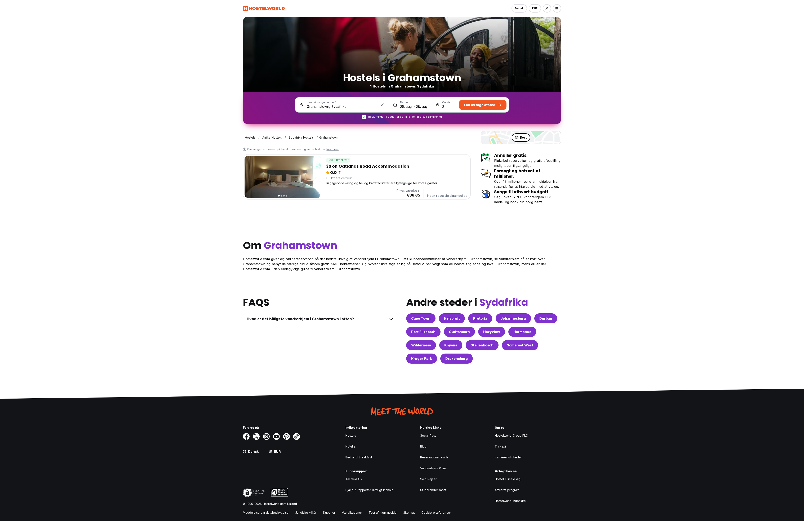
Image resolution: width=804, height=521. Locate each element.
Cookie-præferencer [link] (436, 512)
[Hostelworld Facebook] (246, 436)
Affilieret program (507, 490)
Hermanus (522, 332)
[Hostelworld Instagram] (266, 436)
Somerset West (520, 345)
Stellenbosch (482, 345)
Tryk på (500, 446)
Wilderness (421, 345)
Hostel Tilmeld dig (508, 479)
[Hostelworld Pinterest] (286, 436)
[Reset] (382, 105)
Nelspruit (452, 318)
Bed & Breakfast (338, 160)
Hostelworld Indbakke (510, 501)
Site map (409, 512)
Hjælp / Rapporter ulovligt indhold (369, 490)
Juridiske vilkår (306, 512)
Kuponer (329, 512)
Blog (423, 446)
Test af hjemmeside (383, 512)
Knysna (450, 345)
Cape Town (420, 318)
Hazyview (491, 332)
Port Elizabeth (423, 332)
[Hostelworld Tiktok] (296, 436)
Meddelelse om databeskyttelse (266, 512)
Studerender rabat (433, 490)
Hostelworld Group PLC (511, 435)
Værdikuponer (352, 512)
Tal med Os (353, 479)
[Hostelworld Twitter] (256, 436)
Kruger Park (421, 358)
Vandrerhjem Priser (433, 468)
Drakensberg (456, 358)
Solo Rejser (428, 479)
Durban (545, 318)
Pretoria (480, 318)
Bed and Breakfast (358, 457)
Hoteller (351, 446)
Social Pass (428, 435)
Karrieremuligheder (508, 457)
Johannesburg (513, 318)
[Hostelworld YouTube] (276, 436)
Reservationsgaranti (434, 457)
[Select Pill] (547, 8)
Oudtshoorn (459, 332)
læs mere (332, 149)
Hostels (350, 435)
